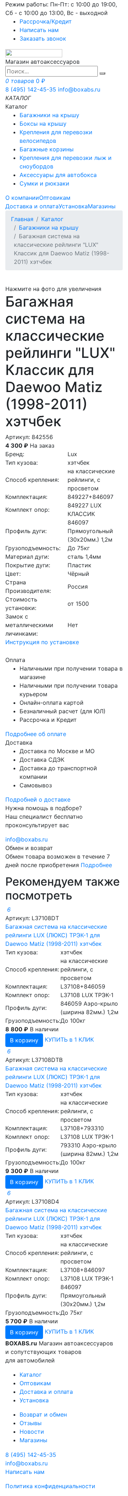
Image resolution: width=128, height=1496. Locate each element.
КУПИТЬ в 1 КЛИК (69, 1039)
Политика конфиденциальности (50, 1486)
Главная (22, 219)
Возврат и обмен (43, 1414)
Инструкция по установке (42, 642)
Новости (32, 1431)
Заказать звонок (43, 38)
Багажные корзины (47, 149)
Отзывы (31, 1423)
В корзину (24, 1040)
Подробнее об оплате (35, 733)
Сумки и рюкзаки (44, 183)
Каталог (52, 219)
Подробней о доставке (37, 799)
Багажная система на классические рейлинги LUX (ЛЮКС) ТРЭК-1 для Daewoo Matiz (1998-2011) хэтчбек (56, 935)
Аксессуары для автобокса (58, 174)
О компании (22, 197)
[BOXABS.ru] (33, 52)
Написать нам (39, 29)
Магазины (102, 206)
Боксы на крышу (43, 123)
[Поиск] (102, 73)
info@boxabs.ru (79, 89)
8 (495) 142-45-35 (30, 89)
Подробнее (96, 865)
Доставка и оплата (32, 206)
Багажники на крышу (49, 115)
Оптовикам (54, 197)
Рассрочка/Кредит (46, 21)
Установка (73, 206)
